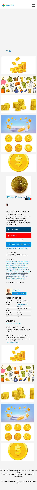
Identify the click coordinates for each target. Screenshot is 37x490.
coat (24, 263)
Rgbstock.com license (15, 327)
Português (31, 474)
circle (20, 263)
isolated (8, 271)
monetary (27, 271)
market (16, 271)
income (27, 269)
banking (20, 261)
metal (21, 271)
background (9, 261)
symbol (14, 277)
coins (7, 265)
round (26, 273)
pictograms (18, 323)
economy (24, 265)
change (15, 263)
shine (18, 275)
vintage (8, 279)
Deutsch (11, 474)
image (22, 269)
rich (22, 273)
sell (11, 275)
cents (11, 263)
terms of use (14, 342)
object (13, 273)
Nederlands (18, 476)
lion (12, 271)
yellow (22, 279)
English (5, 474)
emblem (8, 267)
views (12, 197)
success (8, 323)
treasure (24, 277)
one (19, 273)
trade (19, 277)
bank (15, 261)
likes (28, 197)
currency (17, 265)
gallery (23, 293)
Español (18, 474)
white (18, 279)
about (18, 472)
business (27, 261)
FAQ (8, 342)
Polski (24, 474)
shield (14, 275)
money (8, 273)
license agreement (22, 470)
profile (15, 293)
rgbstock (10, 5)
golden (14, 269)
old (16, 273)
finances (25, 267)
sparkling (9, 277)
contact (12, 470)
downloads (21, 197)
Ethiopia (14, 267)
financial (8, 269)
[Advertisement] (18, 28)
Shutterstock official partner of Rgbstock (11, 481)
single (23, 275)
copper (12, 265)
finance (19, 267)
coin (27, 263)
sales (7, 275)
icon (18, 269)
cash (7, 263)
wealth (13, 279)
